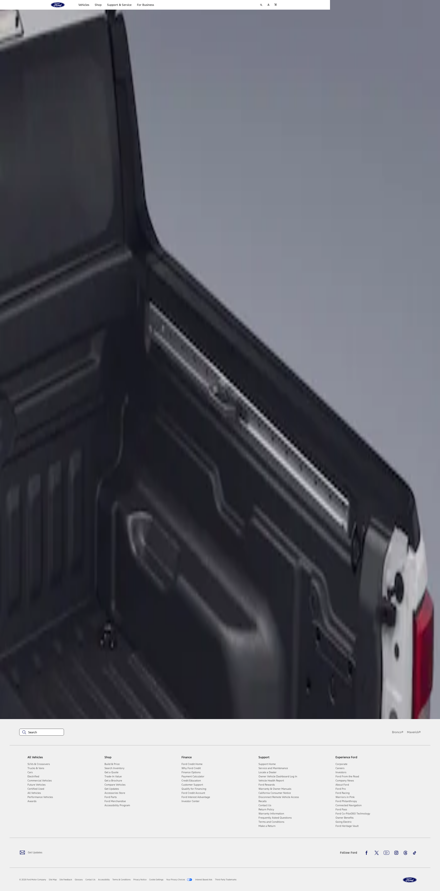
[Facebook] (367, 853)
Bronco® (397, 732)
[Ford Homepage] (410, 879)
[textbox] (41, 732)
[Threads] (405, 853)
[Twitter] (377, 853)
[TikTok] (414, 853)
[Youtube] (386, 853)
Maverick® (414, 732)
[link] (53, 879)
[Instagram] (396, 853)
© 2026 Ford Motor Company (32, 879)
